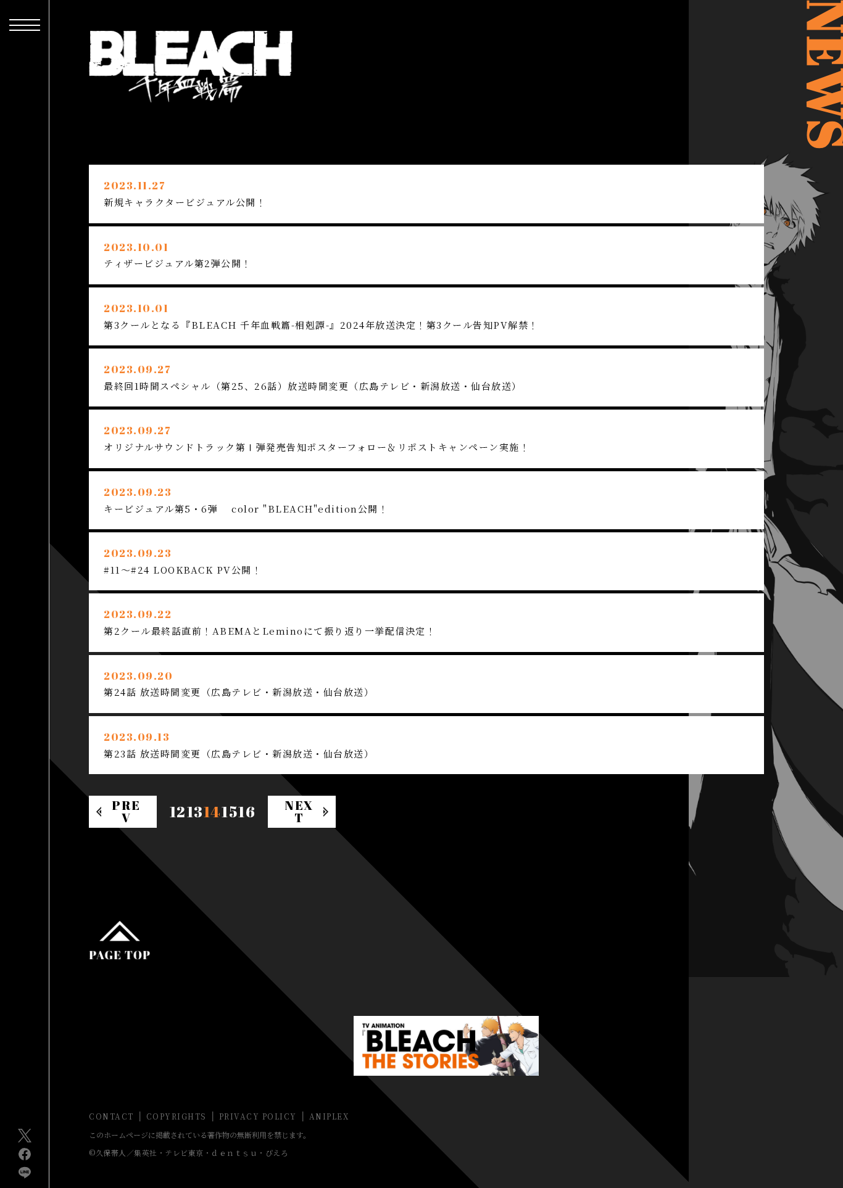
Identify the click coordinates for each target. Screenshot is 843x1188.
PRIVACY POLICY (258, 1116)
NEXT (299, 811)
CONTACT (111, 1116)
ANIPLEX (329, 1116)
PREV (126, 811)
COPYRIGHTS (176, 1116)
